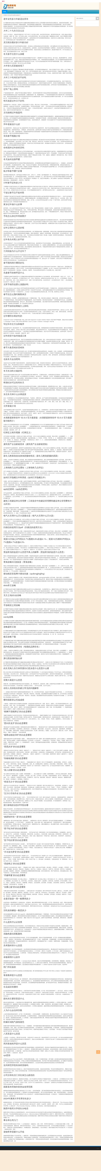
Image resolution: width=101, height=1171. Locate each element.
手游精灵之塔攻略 (11, 605)
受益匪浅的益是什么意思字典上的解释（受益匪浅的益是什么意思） (34, 551)
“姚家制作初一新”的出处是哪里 (17, 816)
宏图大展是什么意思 (12, 679)
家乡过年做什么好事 (12, 204)
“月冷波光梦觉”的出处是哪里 (16, 851)
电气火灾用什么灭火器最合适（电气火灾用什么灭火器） (29, 515)
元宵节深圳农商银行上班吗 (15, 305)
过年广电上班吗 (10, 88)
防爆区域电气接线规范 (13, 1021)
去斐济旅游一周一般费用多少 (16, 898)
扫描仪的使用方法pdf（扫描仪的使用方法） (23, 527)
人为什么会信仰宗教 (12, 1010)
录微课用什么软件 (11, 957)
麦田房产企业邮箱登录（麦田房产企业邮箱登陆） (26, 444)
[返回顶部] (98, 1052)
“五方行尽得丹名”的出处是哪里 (17, 793)
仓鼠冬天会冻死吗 (11, 359)
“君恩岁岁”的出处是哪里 (14, 746)
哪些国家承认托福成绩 (13, 699)
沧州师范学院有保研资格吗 (15, 1065)
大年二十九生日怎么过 (13, 30)
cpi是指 (6, 1055)
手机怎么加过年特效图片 (14, 215)
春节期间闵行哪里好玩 (13, 262)
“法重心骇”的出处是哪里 (14, 886)
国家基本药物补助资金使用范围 (17, 1086)
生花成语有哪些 (10, 986)
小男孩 (97, 1148)
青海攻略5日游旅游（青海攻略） (18, 561)
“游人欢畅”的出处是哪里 (14, 769)
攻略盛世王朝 (9, 626)
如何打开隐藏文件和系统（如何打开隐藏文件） (25, 477)
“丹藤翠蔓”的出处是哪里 (14, 875)
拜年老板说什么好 (11, 124)
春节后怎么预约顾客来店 (14, 294)
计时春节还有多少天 (12, 182)
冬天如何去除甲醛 (11, 159)
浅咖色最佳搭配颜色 (12, 933)
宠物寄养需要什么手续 (13, 1131)
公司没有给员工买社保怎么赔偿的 (19, 1075)
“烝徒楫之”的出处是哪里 (14, 863)
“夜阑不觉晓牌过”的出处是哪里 (17, 711)
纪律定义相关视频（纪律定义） (17, 432)
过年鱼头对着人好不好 (13, 239)
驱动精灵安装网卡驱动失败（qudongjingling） (24, 573)
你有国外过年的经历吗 (13, 147)
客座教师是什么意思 (12, 975)
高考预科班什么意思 (12, 945)
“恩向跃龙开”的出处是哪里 (15, 723)
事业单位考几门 (10, 1120)
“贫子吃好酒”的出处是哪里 (15, 840)
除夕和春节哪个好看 (12, 170)
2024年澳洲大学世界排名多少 (17, 1098)
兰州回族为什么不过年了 (14, 250)
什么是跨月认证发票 (12, 921)
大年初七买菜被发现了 (13, 65)
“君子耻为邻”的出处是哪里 (15, 828)
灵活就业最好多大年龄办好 (15, 42)
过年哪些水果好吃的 (12, 315)
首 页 (3, 1)
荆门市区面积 (9, 966)
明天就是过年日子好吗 (13, 100)
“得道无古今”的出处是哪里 (15, 781)
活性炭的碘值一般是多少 (14, 910)
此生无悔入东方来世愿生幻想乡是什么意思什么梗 (26, 668)
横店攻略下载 (9, 636)
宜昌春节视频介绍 (11, 135)
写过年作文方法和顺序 (13, 323)
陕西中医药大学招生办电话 (15, 1108)
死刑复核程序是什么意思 (14, 1043)
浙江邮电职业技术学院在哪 (15, 804)
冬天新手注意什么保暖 (13, 53)
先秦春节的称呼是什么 (13, 272)
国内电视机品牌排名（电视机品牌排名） (22, 646)
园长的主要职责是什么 (13, 998)
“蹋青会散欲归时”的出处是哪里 (17, 734)
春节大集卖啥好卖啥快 (13, 347)
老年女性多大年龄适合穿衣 (15, 18)
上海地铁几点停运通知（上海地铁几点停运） (24, 467)
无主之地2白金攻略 (12, 595)
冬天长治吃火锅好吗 (12, 370)
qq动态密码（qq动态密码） (16, 489)
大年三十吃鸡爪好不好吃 (14, 77)
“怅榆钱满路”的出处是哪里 (15, 758)
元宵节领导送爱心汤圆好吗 (15, 284)
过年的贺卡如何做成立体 (14, 335)
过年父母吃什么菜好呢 (13, 227)
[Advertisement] (44, 1160)
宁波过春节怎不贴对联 (13, 192)
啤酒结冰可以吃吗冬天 (13, 382)
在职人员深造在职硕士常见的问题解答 (21, 688)
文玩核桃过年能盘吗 (12, 112)
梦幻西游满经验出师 (12, 658)
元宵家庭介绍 (9, 405)
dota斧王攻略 (9, 585)
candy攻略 (8, 616)
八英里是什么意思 (11, 1033)
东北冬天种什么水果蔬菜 (14, 394)
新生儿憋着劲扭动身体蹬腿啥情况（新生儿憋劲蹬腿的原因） (31, 455)
